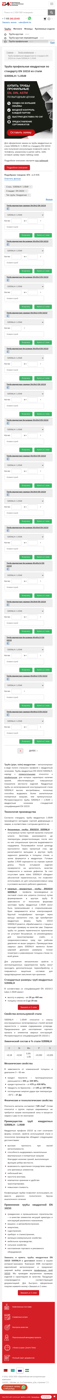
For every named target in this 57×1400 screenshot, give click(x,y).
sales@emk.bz (25, 22)
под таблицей (41, 160)
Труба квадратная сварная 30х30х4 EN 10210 (26, 456)
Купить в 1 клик (43, 235)
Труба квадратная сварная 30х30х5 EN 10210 (26, 492)
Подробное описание (17, 167)
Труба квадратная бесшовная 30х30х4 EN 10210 (27, 349)
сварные (12, 889)
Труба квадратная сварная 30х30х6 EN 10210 (26, 602)
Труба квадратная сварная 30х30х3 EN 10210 (26, 384)
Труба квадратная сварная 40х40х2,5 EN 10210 (27, 676)
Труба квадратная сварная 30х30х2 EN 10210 (26, 206)
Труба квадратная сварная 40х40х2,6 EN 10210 (27, 712)
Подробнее (35, 1397)
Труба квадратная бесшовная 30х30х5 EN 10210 (27, 420)
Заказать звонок (9, 22)
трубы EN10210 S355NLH (35, 829)
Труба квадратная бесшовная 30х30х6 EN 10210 (27, 528)
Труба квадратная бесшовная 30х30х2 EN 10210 (27, 241)
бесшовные (14, 829)
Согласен (46, 1397)
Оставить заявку (21, 132)
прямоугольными (27, 774)
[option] (6, 28)
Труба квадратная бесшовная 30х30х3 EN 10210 (27, 277)
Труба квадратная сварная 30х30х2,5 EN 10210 (27, 313)
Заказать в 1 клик (28, 1007)
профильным (10, 777)
